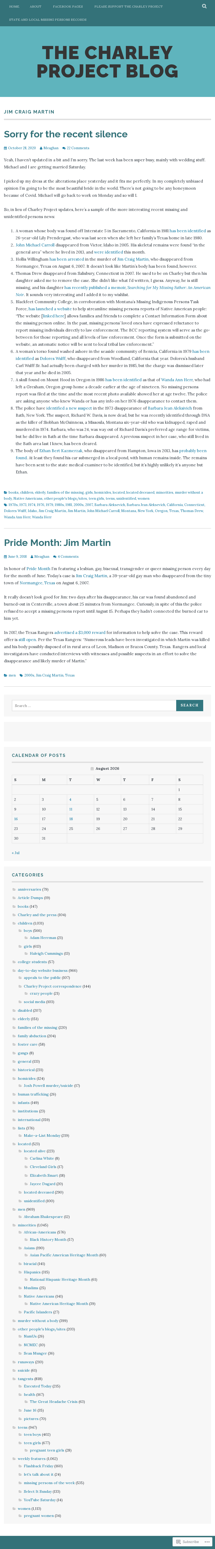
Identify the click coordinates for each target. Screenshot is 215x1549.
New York (145, 511)
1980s (59, 505)
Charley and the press (37, 914)
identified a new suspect (69, 408)
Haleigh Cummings (46, 953)
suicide (24, 1370)
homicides (102, 492)
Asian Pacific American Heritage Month (64, 1255)
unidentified (126, 498)
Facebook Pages (68, 6)
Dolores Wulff (53, 358)
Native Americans (27, 498)
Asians (29, 1248)
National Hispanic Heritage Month (60, 1279)
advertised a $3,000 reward (79, 632)
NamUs (30, 1336)
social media (34, 1001)
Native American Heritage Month (59, 1303)
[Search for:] (95, 705)
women (143, 498)
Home (14, 6)
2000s (79, 505)
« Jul (15, 852)
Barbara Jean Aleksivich (170, 408)
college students (32, 961)
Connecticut (194, 505)
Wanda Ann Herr (177, 379)
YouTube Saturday (40, 1500)
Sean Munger (35, 1353)
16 (16, 819)
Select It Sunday (38, 1491)
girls (89, 492)
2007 (89, 505)
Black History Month (48, 1239)
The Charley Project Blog (107, 62)
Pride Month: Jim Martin (57, 542)
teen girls (96, 498)
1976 (40, 505)
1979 (49, 505)
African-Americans (40, 1232)
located (119, 492)
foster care (27, 1044)
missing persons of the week (49, 1482)
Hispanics (32, 1272)
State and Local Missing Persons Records (48, 20)
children (26, 492)
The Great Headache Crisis (54, 1401)
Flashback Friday (38, 1466)
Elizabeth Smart (44, 1175)
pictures (31, 1418)
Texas (174, 511)
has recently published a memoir (95, 287)
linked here (53, 315)
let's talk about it (38, 1474)
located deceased (140, 492)
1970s (13, 505)
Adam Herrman (43, 937)
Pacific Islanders (38, 1312)
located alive (35, 1151)
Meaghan (51, 148)
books (14, 492)
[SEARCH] (204, 6)
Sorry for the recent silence (66, 134)
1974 (31, 505)
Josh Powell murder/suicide (48, 1085)
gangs (23, 1053)
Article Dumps (30, 897)
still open (27, 639)
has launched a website (50, 308)
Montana (128, 511)
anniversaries (29, 889)
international (29, 1119)
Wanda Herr (42, 517)
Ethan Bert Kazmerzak (60, 450)
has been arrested (67, 259)
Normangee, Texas (37, 582)
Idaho (32, 511)
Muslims (31, 1287)
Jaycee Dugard (42, 1183)
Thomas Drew (191, 511)
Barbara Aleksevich (109, 505)
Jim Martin (76, 511)
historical (26, 1069)
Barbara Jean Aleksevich (146, 505)
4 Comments (68, 556)
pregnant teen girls (47, 1450)
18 (71, 819)
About (35, 6)
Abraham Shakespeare (43, 1216)
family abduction (32, 1036)
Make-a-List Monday (42, 1135)
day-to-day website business (43, 970)
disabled (25, 1010)
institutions (28, 1111)
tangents (25, 1378)
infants (24, 1102)
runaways (26, 1362)
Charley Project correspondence (53, 986)
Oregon (161, 511)
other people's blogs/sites (65, 498)
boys (28, 930)
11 (70, 809)
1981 (69, 505)
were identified (108, 252)
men (12, 675)
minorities (164, 492)
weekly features (32, 1458)
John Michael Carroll (35, 244)
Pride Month (38, 568)
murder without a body (38, 1320)
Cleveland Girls (43, 1166)
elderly (40, 492)
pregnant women (39, 1515)
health (29, 1394)
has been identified (188, 230)
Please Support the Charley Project (128, 6)
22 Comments (78, 148)
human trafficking (33, 1094)
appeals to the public (42, 977)
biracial (30, 1263)
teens (110, 498)
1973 (22, 505)
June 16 (30, 1410)
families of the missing (65, 492)
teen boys (32, 1434)
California (175, 505)
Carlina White (42, 1158)
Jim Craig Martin (133, 259)
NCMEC (31, 1345)
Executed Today (37, 1386)
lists (21, 1128)
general (24, 1061)
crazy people (41, 993)
